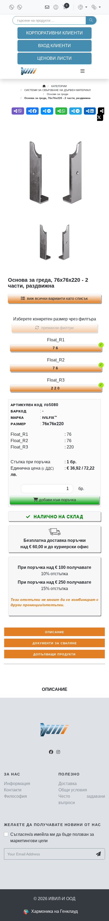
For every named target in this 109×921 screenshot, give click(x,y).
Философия (15, 796)
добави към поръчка (57, 499)
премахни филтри (56, 327)
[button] (82, 7)
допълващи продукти (54, 654)
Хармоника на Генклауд (54, 911)
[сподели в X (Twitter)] (100, 114)
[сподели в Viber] (18, 111)
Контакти (12, 790)
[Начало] (44, 86)
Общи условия (72, 790)
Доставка (67, 783)
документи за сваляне (55, 643)
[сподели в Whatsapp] (61, 111)
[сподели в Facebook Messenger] (47, 111)
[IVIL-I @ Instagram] (58, 752)
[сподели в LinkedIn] (90, 111)
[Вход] (53, 7)
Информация (17, 783)
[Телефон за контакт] (12, 7)
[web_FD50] (54, 172)
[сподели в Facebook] (32, 111)
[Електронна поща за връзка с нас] (47, 7)
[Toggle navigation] (82, 71)
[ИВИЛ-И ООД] (29, 71)
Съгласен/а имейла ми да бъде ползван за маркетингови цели (52, 837)
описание (54, 631)
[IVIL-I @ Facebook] (51, 752)
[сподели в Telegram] (75, 111)
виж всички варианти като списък (56, 298)
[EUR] (96, 7)
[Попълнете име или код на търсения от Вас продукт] (91, 20)
